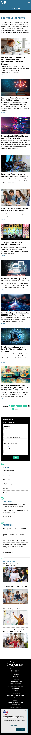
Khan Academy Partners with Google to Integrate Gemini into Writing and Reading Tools (14, 387)
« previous (5, 406)
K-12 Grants (21, 11)
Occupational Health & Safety (15, 695)
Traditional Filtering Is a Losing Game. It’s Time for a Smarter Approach (15, 511)
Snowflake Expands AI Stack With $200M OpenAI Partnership (15, 313)
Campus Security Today (15, 681)
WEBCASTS (7, 501)
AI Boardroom (15, 674)
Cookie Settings (14, 725)
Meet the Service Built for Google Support (14, 540)
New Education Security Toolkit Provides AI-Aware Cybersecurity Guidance (15, 349)
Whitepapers (8, 525)
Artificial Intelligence (8, 470)
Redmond (15, 700)
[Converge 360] (15, 665)
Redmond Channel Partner (15, 702)
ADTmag (15, 677)
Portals (6, 467)
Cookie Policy (6, 721)
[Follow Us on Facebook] (14, 8)
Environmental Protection (15, 686)
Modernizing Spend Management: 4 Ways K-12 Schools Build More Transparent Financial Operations (15, 546)
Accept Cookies (21, 729)
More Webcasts (7, 516)
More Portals (6, 493)
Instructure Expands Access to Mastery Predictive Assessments (14, 175)
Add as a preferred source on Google (9, 5)
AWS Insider (15, 679)
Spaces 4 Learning (15, 707)
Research (27, 11)
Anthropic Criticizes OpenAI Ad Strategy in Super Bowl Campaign (15, 279)
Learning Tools (7, 479)
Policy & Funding (7, 484)
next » (17, 409)
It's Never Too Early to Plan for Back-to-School (15, 609)
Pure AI (16, 698)
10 (13, 409)
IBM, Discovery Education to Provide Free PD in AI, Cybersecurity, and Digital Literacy (13, 60)
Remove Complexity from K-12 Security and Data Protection (14, 529)
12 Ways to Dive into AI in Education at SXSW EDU (11, 243)
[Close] (25, 711)
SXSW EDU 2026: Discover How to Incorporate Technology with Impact (15, 564)
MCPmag (15, 691)
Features (23, 32)
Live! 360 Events (15, 688)
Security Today (16, 705)
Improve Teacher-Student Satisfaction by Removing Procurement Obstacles (14, 630)
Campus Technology (15, 684)
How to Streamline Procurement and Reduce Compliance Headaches (15, 587)
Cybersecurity (6, 475)
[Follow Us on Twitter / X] (16, 8)
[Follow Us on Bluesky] (12, 8)
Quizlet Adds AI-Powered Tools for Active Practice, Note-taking (15, 209)
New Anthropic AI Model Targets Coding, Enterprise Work (14, 137)
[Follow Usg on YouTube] (19, 8)
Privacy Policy (15, 443)
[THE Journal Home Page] (7, 2)
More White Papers (8, 552)
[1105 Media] (15, 671)
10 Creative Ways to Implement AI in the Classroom (13, 535)
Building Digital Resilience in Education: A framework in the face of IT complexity (14, 505)
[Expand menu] (29, 3)
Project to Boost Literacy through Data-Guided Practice (15, 98)
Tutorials (13, 11)
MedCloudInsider (15, 693)
